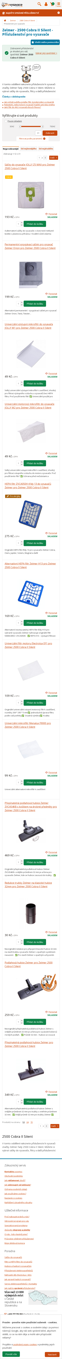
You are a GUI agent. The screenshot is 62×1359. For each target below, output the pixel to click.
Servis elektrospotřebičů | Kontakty (21, 1283)
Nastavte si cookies (13, 1198)
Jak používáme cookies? (15, 1193)
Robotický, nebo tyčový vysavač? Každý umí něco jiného (29, 104)
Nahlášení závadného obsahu (18, 1202)
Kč (13, 126)
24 (27, 1122)
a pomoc (13, 1171)
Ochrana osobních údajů (16, 1189)
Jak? (18, 1184)
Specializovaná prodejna (16, 1225)
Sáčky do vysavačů (13, 1257)
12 (23, 1122)
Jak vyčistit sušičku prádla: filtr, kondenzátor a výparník (29, 102)
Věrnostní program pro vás (17, 1221)
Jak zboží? (15, 1180)
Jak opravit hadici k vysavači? (18, 1279)
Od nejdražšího (46, 148)
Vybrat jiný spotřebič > (46, 53)
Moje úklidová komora (15, 1243)
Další (52, 157)
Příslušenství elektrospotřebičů (19, 1270)
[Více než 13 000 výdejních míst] (42, 1297)
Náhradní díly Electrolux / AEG (18, 1275)
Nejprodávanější (11, 149)
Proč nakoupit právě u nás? (17, 1216)
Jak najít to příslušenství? (20, 1288)
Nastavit (52, 1354)
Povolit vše (11, 1354)
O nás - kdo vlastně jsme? (16, 1234)
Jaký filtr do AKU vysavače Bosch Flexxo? (22, 107)
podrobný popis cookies (25, 1344)
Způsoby (17, 1229)
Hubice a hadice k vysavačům (18, 1266)
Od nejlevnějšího (29, 148)
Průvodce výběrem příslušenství (19, 1238)
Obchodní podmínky (14, 1176)
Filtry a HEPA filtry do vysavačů (18, 1261)
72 (32, 1122)
